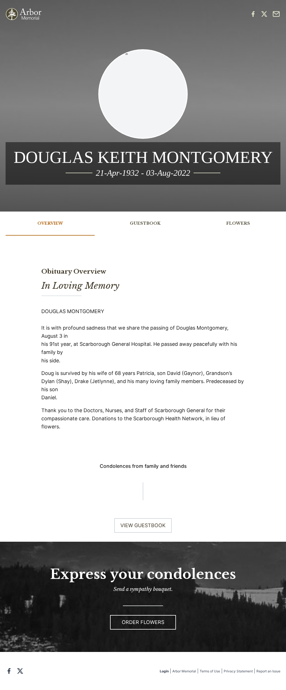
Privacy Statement (238, 671)
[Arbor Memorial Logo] (23, 14)
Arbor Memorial (184, 671)
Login (164, 671)
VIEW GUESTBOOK (143, 525)
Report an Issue (268, 671)
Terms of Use (210, 671)
